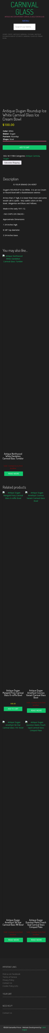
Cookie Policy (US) (10, 986)
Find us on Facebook (11, 974)
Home (5, 34)
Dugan (30, 34)
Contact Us (7, 983)
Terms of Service (10, 977)
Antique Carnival (20, 34)
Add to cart (24, 147)
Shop (10, 34)
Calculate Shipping (12, 163)
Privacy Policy (8, 980)
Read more (13, 473)
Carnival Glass (24, 8)
